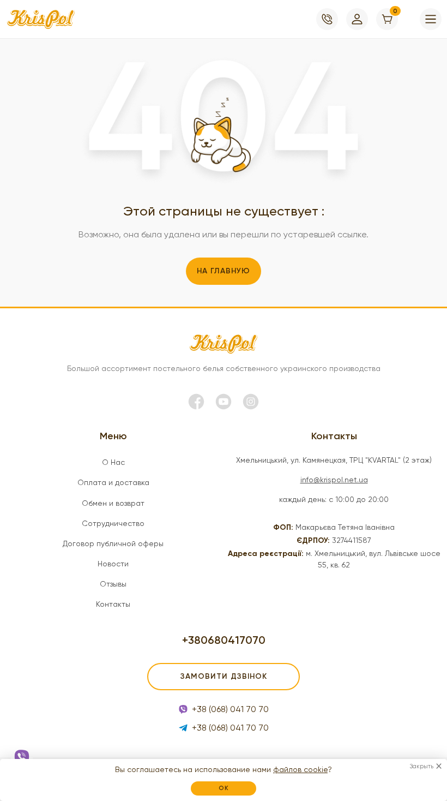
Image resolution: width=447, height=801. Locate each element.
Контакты (113, 604)
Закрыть (421, 766)
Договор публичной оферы (113, 543)
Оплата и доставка (113, 482)
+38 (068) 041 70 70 (230, 709)
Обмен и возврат (113, 503)
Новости (113, 563)
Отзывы (113, 583)
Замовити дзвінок (223, 676)
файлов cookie (300, 769)
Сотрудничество (113, 523)
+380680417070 (223, 640)
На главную (223, 271)
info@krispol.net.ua (334, 479)
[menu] (431, 19)
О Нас (113, 462)
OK (224, 788)
